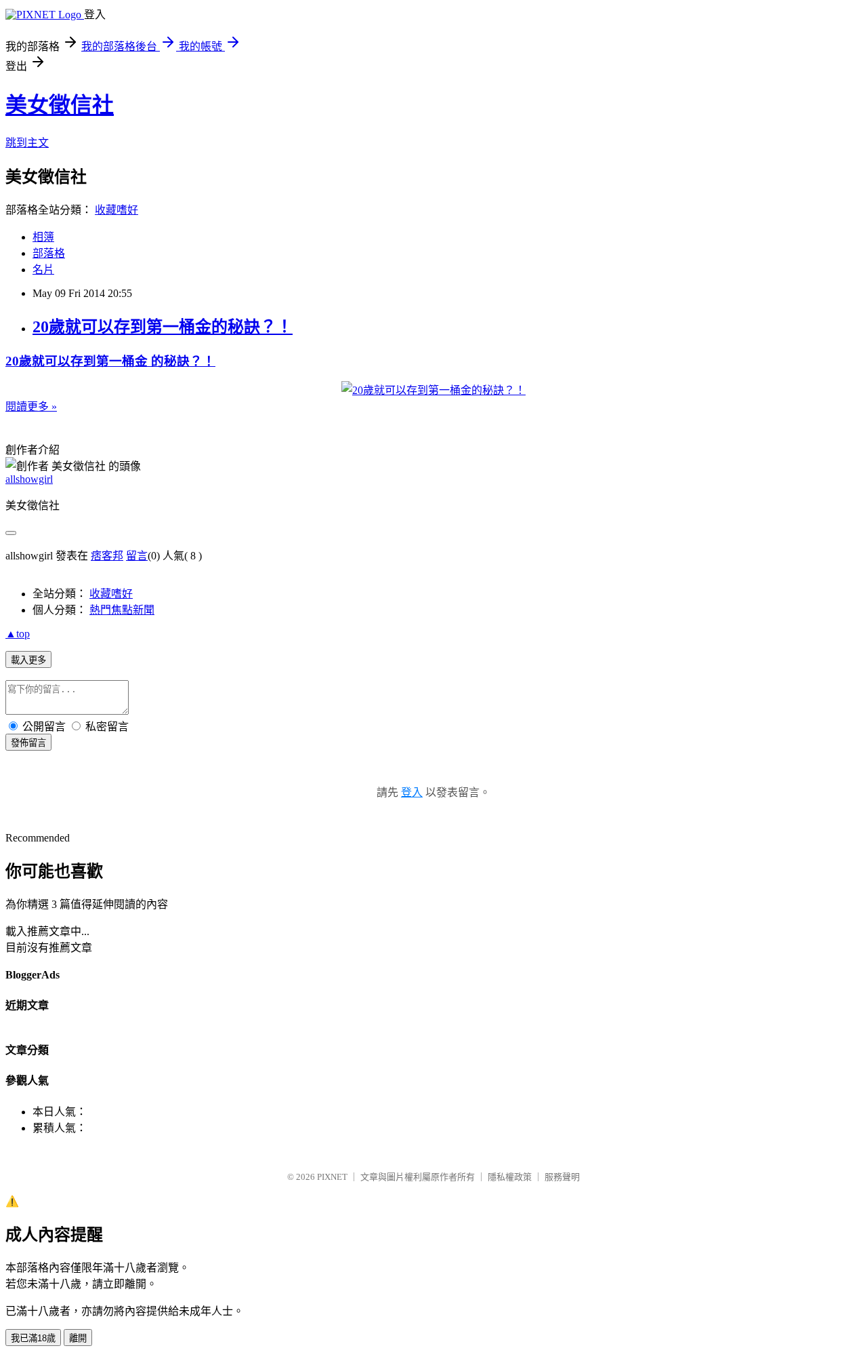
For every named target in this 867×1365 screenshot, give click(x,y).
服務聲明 (562, 1177)
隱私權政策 (510, 1177)
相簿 (43, 237)
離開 (78, 1338)
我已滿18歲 (33, 1338)
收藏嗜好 (116, 210)
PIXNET (332, 1177)
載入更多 (28, 660)
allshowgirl (29, 479)
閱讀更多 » (31, 406)
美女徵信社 (59, 105)
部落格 (49, 253)
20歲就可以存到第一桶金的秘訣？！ (163, 327)
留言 (137, 555)
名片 (43, 269)
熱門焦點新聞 (121, 610)
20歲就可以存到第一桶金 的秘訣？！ (110, 361)
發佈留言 (28, 743)
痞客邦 (107, 555)
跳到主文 (27, 143)
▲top (17, 633)
